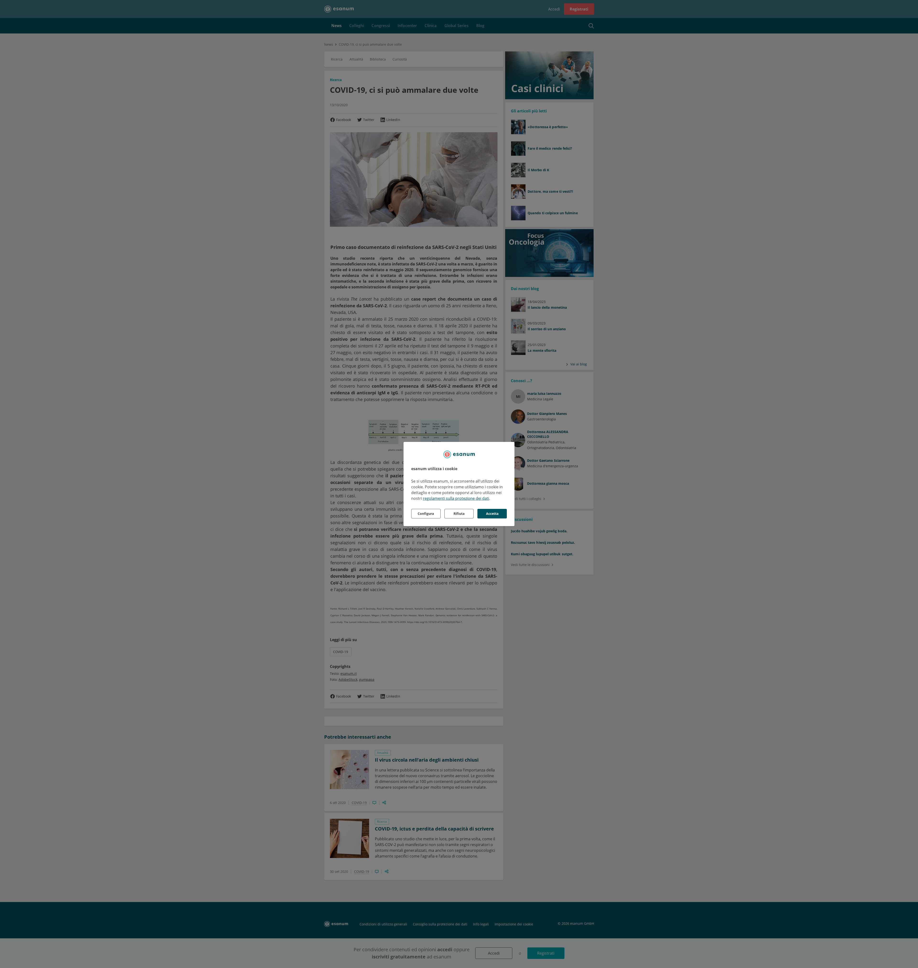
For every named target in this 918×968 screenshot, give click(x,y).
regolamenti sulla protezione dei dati (456, 498)
